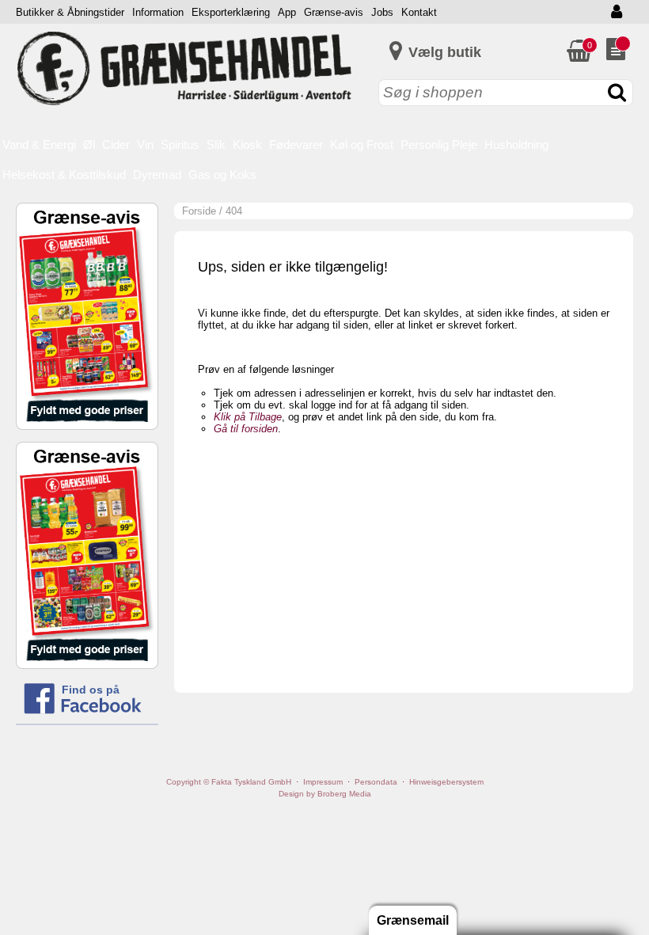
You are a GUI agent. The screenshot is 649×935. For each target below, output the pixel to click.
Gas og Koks (222, 174)
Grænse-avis (333, 12)
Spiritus (180, 144)
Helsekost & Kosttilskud (64, 174)
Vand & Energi (39, 144)
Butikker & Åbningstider (70, 12)
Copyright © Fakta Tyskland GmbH (228, 781)
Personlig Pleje (438, 144)
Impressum (323, 781)
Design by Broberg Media (325, 793)
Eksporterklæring (231, 12)
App (287, 12)
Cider (116, 144)
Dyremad (157, 174)
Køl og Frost (361, 144)
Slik (216, 144)
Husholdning (516, 144)
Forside (199, 211)
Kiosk (247, 144)
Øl (89, 144)
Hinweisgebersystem (446, 781)
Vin (145, 144)
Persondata (376, 781)
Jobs (382, 12)
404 (234, 211)
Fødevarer (296, 144)
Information (158, 12)
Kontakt (419, 12)
